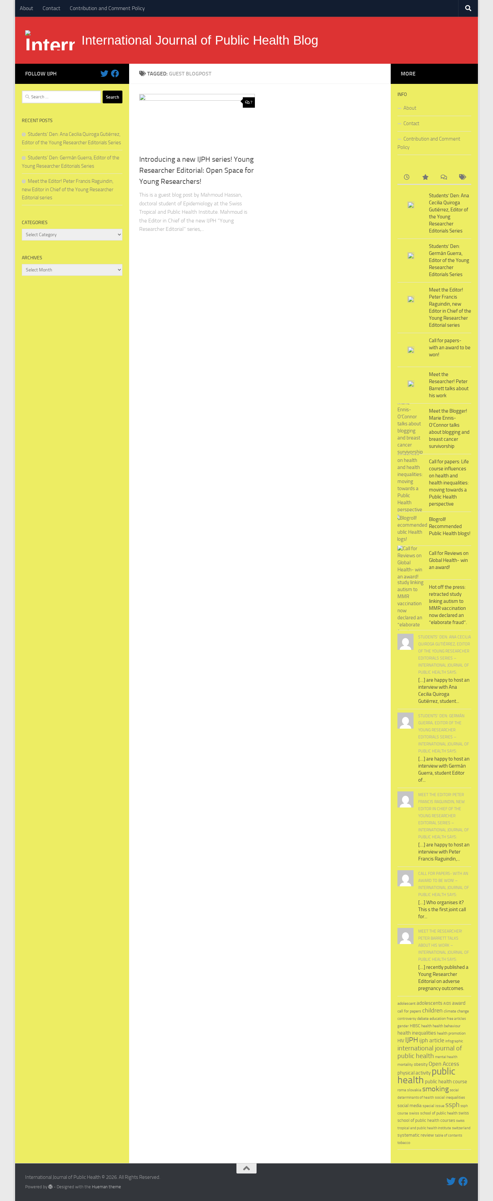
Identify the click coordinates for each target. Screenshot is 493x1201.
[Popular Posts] (425, 177)
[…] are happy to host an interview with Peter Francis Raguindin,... (444, 852)
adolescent (406, 1003)
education (438, 1018)
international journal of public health (429, 1052)
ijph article (431, 1040)
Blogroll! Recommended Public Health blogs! (450, 526)
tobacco (403, 1142)
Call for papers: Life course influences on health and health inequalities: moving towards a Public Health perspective (449, 483)
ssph (452, 1104)
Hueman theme (106, 1186)
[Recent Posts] (406, 177)
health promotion (451, 1033)
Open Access (444, 1063)
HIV (400, 1041)
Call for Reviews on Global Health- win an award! (449, 560)
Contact (51, 8)
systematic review (415, 1135)
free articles (456, 1018)
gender (403, 1026)
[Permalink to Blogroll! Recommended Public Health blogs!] (410, 529)
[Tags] (462, 177)
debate (423, 1018)
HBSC (415, 1025)
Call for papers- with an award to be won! (450, 347)
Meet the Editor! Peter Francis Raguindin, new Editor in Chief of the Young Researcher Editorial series (67, 189)
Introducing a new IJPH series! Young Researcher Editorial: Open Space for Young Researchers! (196, 170)
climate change (456, 1011)
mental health (446, 1057)
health (426, 1026)
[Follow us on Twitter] (104, 73)
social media (409, 1105)
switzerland (461, 1128)
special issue (433, 1105)
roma (401, 1090)
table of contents (448, 1135)
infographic (454, 1041)
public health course (446, 1082)
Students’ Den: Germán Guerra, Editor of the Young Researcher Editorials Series (449, 260)
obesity (421, 1064)
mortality (405, 1064)
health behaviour (446, 1025)
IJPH (411, 1040)
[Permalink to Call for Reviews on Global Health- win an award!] (410, 562)
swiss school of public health (433, 1112)
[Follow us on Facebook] (115, 73)
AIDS (447, 1003)
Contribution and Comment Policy (107, 8)
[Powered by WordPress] (50, 1187)
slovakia (414, 1089)
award (458, 1003)
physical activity (414, 1073)
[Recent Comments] (443, 177)
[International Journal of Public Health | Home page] (50, 40)
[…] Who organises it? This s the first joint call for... (442, 909)
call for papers (409, 1010)
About (26, 8)
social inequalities (450, 1097)
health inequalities (416, 1033)
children (432, 1010)
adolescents (429, 1003)
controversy (406, 1018)
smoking (435, 1089)
